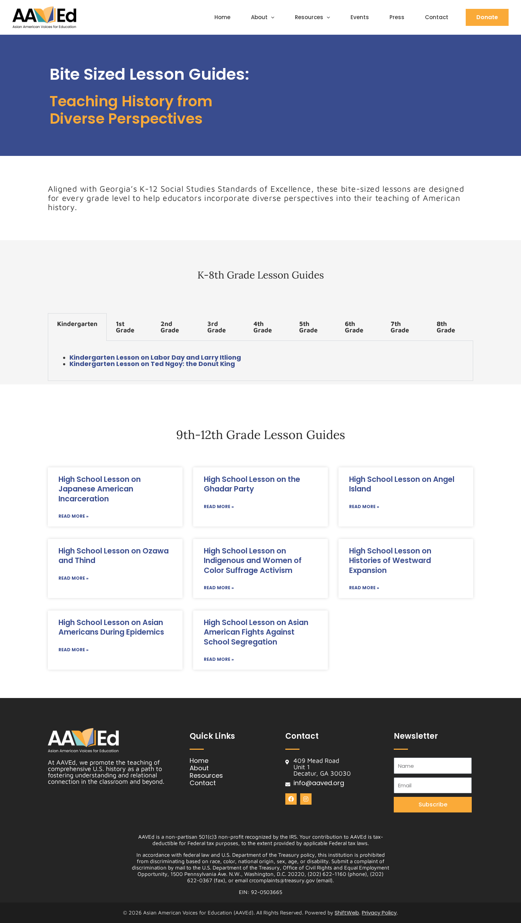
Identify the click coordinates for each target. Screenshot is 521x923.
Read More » (73, 516)
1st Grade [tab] (125, 327)
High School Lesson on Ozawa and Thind (113, 555)
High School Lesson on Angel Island (401, 484)
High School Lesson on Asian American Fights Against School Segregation (256, 632)
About (259, 17)
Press (397, 17)
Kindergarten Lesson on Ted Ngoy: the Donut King (152, 363)
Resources (309, 17)
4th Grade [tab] (262, 327)
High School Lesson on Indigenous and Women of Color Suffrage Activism (253, 560)
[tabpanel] (260, 361)
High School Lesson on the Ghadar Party (252, 484)
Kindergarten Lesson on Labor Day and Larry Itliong (155, 357)
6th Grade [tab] (354, 327)
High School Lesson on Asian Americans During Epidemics (111, 627)
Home (222, 17)
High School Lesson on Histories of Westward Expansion (390, 560)
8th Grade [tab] (446, 327)
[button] (271, 17)
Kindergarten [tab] (77, 323)
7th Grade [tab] (400, 327)
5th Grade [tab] (308, 327)
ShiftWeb (347, 912)
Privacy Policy (379, 912)
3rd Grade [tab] (216, 327)
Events (360, 17)
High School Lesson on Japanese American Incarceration (99, 489)
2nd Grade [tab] (170, 327)
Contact (436, 17)
